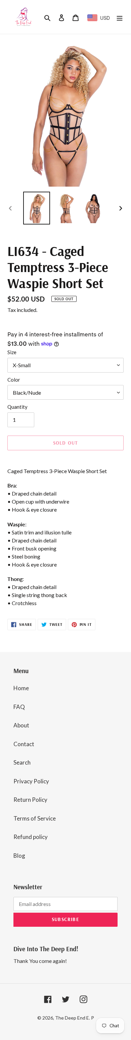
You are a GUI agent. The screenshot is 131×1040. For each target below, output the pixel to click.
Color (13, 380)
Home (21, 688)
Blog (19, 855)
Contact (23, 744)
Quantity (17, 407)
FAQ (19, 706)
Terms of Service (34, 818)
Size (11, 352)
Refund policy (30, 836)
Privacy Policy (31, 781)
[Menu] (120, 17)
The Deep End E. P (74, 1018)
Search (22, 762)
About (21, 725)
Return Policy (30, 799)
